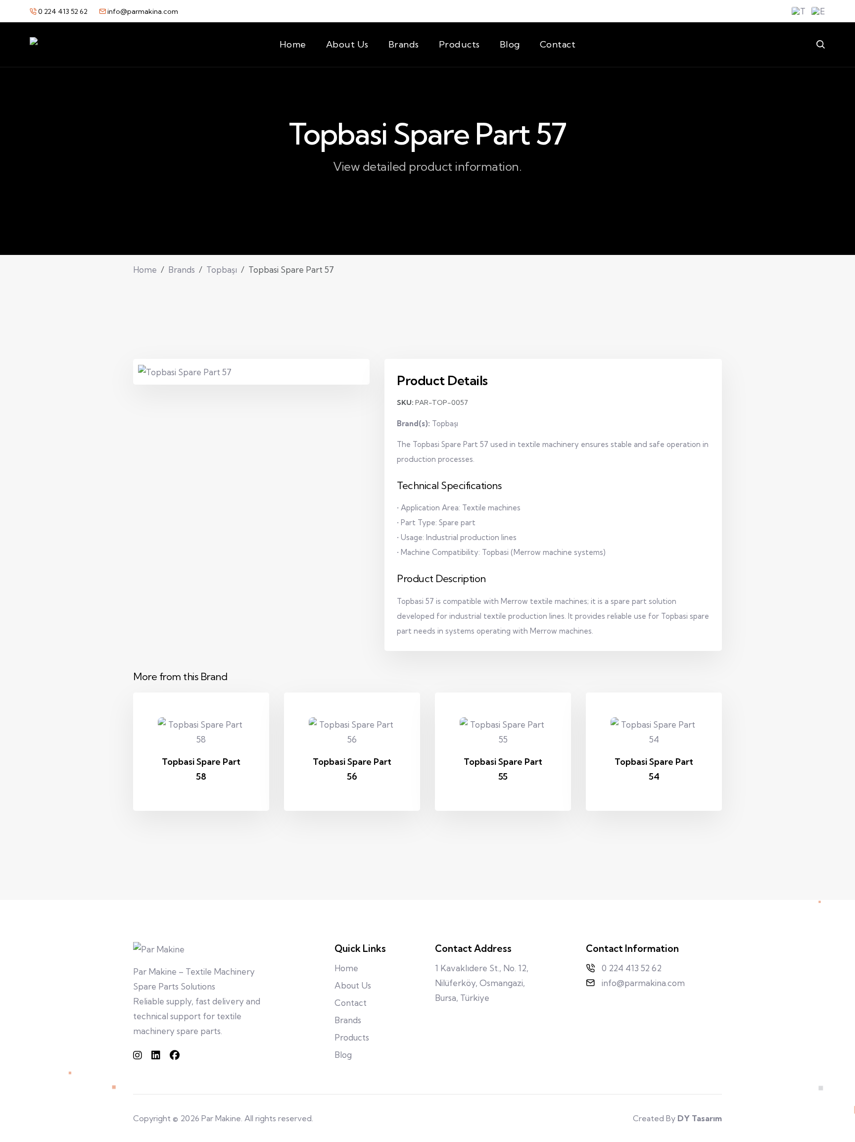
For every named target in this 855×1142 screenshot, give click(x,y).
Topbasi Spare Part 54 (654, 768)
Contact (558, 44)
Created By (677, 1118)
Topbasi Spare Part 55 (503, 768)
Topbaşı (221, 269)
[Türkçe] (799, 11)
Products (459, 44)
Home (293, 44)
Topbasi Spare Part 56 (352, 768)
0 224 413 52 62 (63, 11)
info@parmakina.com (142, 11)
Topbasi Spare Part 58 (201, 768)
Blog (510, 44)
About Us (347, 44)
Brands (403, 44)
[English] (818, 11)
